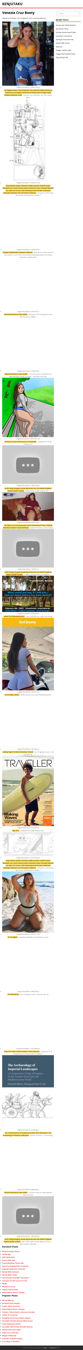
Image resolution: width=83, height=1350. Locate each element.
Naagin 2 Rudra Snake (63, 50)
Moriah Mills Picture (63, 43)
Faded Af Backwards (10, 1290)
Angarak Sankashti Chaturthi (13, 1269)
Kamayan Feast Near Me (64, 40)
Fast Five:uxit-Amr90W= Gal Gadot (15, 1278)
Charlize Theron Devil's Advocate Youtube (18, 1312)
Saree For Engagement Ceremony (15, 1266)
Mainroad (53, 1348)
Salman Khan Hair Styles (11, 1330)
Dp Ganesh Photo (62, 29)
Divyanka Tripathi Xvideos (12, 1339)
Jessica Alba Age (8, 1260)
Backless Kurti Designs (11, 1303)
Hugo (45, 1348)
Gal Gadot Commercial (64, 36)
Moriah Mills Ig (8, 1300)
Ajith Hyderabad (8, 1257)
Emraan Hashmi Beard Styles (66, 32)
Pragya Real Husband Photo (66, 54)
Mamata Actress (8, 1287)
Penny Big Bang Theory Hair (13, 1263)
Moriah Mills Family (9, 1275)
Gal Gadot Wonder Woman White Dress (17, 1321)
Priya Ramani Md (62, 57)
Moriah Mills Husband (10, 1272)
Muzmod (59, 47)
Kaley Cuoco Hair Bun (10, 1333)
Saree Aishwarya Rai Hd (11, 1324)
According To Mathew (10, 1341)
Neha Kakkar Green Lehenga (13, 1292)
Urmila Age (6, 1254)
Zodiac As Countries (10, 1315)
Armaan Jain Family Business (66, 25)
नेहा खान (4, 1284)
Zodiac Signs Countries (11, 1306)
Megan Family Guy (9, 1336)
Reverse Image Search (11, 1251)
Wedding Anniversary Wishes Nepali (16, 1318)
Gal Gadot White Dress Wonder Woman (17, 1327)
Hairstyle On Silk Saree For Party (14, 1281)
